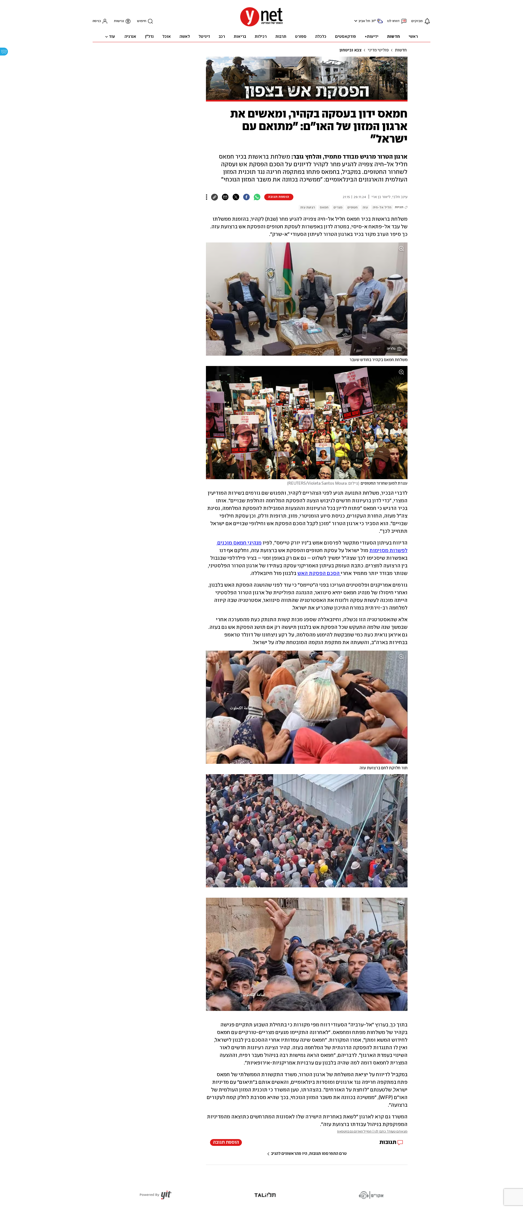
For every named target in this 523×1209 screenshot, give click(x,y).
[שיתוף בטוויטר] (235, 197)
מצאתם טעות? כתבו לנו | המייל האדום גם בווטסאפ (372, 1131)
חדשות (401, 50)
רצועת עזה (307, 207)
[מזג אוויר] (379, 22)
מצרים (337, 207)
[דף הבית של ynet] (261, 25)
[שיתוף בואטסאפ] (257, 197)
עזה (365, 207)
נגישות (119, 21)
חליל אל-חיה (382, 207)
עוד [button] (112, 37)
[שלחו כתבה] (225, 197)
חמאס (324, 207)
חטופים (352, 207)
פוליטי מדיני (378, 50)
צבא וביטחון (350, 50)
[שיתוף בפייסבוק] (246, 197)
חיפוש (141, 21)
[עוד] (206, 197)
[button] (355, 21)
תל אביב (364, 21)
